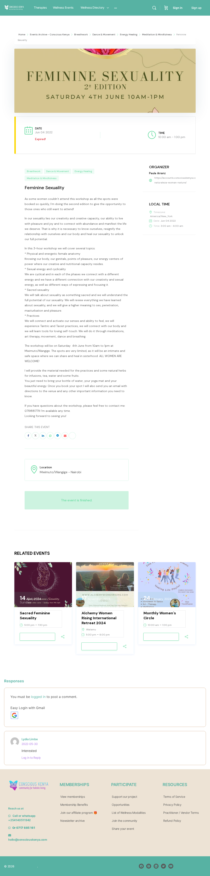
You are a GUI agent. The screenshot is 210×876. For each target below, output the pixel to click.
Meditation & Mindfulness (157, 34)
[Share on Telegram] (57, 435)
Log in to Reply (31, 757)
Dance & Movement (103, 34)
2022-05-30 (30, 744)
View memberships (72, 796)
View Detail (37, 637)
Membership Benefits (74, 804)
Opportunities (120, 804)
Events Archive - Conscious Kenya (50, 34)
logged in (38, 697)
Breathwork (81, 34)
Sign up (196, 7)
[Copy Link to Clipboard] (72, 435)
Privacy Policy (172, 804)
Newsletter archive (72, 820)
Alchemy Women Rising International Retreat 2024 (99, 618)
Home (22, 34)
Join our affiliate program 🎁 (78, 812)
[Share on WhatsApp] (50, 435)
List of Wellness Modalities (128, 812)
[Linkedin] (42, 435)
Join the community (124, 820)
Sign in (178, 7)
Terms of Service (174, 796)
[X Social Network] (35, 435)
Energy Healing (128, 34)
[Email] (65, 435)
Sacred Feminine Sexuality (35, 615)
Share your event (123, 828)
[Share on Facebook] (28, 435)
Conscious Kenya (26, 866)
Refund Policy (172, 820)
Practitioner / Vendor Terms (181, 812)
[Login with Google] (14, 715)
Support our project (124, 796)
